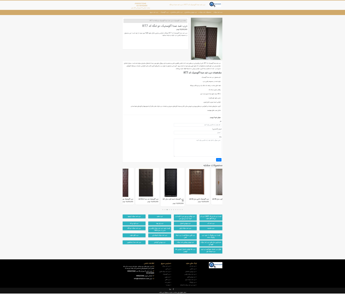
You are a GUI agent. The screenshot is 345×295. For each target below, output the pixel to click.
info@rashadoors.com (141, 279)
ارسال (218, 160)
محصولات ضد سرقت (205, 12)
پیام (220, 137)
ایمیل (219, 129)
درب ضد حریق (154, 12)
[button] (163, 210)
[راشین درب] (215, 4)
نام (220, 121)
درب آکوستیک (164, 12)
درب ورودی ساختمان (191, 12)
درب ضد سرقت (217, 12)
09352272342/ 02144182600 (141, 4)
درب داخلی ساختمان (177, 12)
